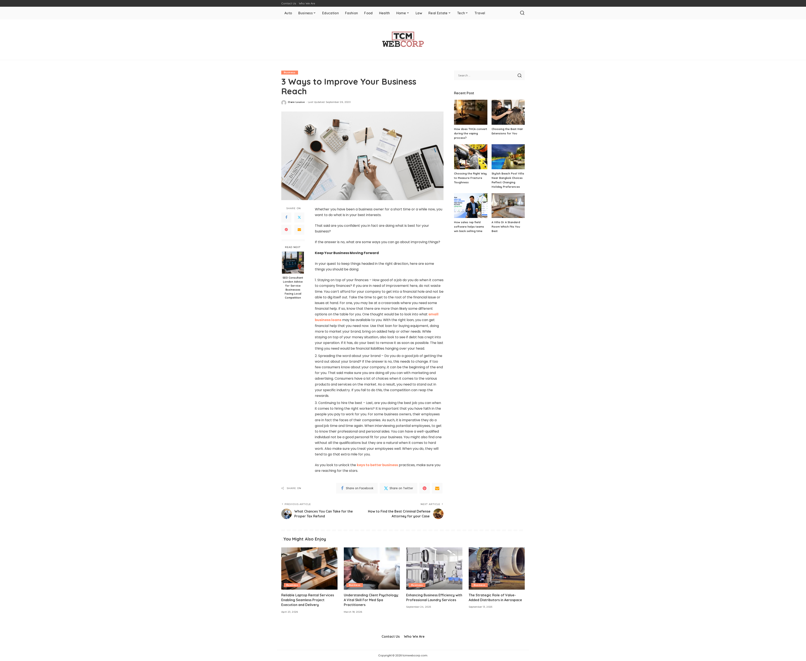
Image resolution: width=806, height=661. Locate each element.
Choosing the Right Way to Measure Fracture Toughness (470, 178)
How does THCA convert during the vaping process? (470, 133)
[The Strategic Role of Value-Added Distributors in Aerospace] (497, 568)
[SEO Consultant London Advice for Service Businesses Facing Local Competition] (293, 263)
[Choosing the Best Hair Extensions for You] (508, 112)
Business (290, 72)
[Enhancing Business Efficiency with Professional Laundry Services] (434, 568)
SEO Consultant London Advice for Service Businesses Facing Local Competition (293, 287)
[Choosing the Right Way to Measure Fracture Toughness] (470, 156)
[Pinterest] (286, 229)
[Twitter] (299, 217)
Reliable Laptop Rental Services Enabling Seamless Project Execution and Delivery (307, 600)
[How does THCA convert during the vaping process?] (470, 112)
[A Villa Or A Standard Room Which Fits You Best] (508, 205)
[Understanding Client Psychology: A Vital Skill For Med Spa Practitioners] (372, 568)
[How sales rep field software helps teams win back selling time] (470, 205)
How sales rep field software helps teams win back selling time (469, 226)
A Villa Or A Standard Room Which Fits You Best (506, 226)
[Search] (522, 13)
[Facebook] (286, 217)
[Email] (299, 229)
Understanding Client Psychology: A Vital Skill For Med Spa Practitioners (371, 600)
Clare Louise (296, 102)
